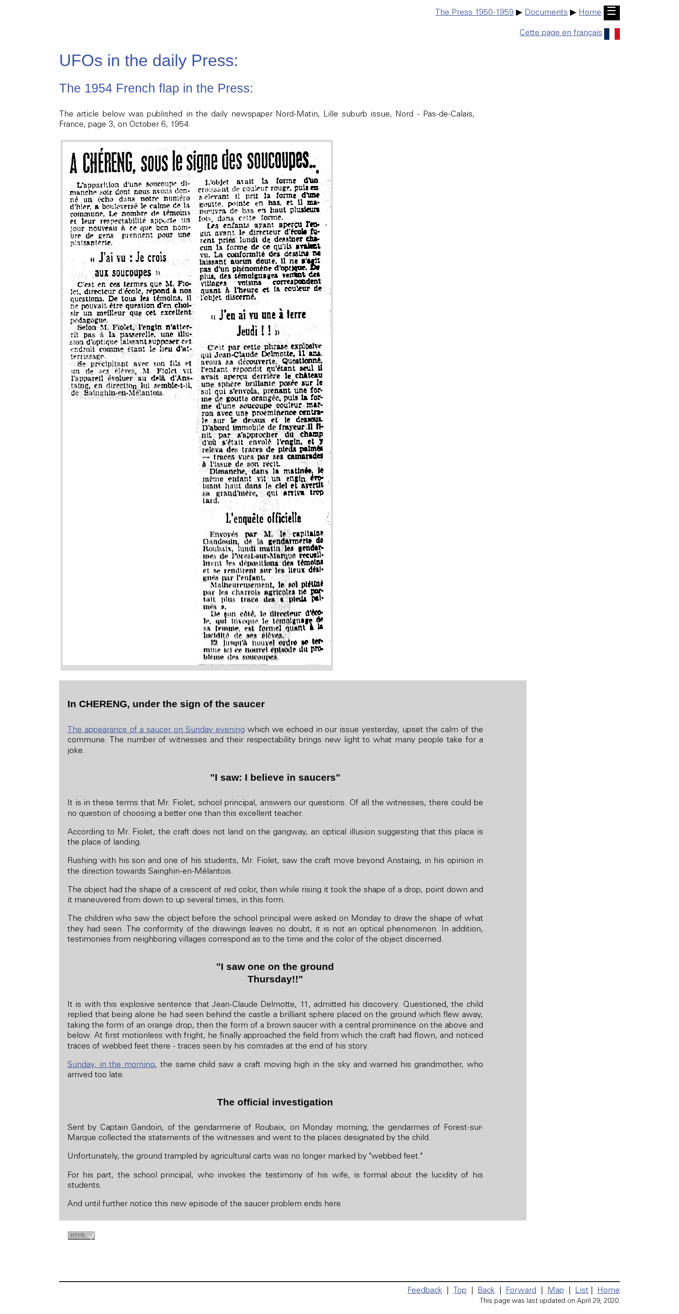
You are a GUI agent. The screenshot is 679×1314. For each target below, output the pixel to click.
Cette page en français (561, 33)
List (581, 1291)
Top (460, 1291)
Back (486, 1291)
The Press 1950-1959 (474, 13)
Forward (521, 1291)
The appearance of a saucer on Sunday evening (156, 730)
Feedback (424, 1291)
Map (555, 1291)
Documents (546, 13)
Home (590, 13)
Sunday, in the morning (111, 1065)
